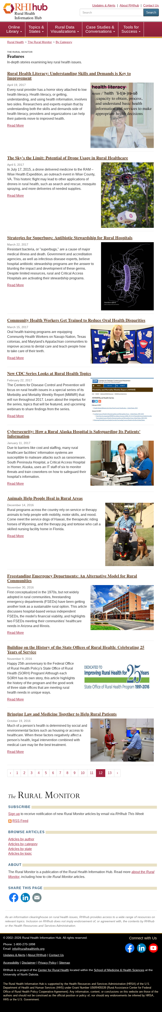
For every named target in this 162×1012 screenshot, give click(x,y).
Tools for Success (130, 29)
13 (110, 773)
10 (83, 773)
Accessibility (11, 962)
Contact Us (151, 5)
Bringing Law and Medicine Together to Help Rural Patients (62, 714)
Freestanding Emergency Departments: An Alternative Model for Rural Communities (72, 578)
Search (151, 12)
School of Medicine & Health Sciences (119, 970)
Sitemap (64, 962)
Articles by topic (20, 853)
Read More (15, 125)
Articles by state (20, 849)
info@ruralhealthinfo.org (28, 948)
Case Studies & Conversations (99, 29)
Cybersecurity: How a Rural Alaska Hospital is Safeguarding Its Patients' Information (73, 433)
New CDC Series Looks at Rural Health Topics (49, 373)
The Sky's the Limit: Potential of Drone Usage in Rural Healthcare (67, 158)
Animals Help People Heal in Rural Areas (45, 498)
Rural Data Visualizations (64, 29)
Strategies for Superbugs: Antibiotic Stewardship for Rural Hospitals (69, 238)
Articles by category (23, 844)
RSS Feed (20, 821)
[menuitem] (14, 29)
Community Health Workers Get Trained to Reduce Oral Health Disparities (76, 320)
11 (91, 773)
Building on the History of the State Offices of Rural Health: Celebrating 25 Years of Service (75, 649)
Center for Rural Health (53, 970)
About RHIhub (129, 5)
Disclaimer (29, 962)
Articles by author (21, 839)
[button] (13, 897)
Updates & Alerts (103, 5)
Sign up (14, 814)
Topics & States (36, 29)
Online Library (13, 29)
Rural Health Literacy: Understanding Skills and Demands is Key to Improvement (69, 75)
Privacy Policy (47, 962)
